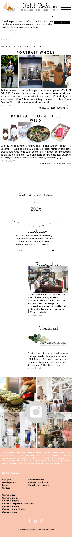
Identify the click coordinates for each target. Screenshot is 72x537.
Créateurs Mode (9, 512)
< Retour (5, 39)
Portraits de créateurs (38, 485)
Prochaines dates (36, 479)
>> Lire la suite (9, 30)
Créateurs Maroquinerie (13, 509)
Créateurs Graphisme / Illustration (18, 503)
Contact (6, 488)
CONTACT (62, 22)
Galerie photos (9, 482)
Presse (5, 485)
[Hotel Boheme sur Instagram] (36, 446)
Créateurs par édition (38, 482)
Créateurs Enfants (10, 500)
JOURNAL (61, 108)
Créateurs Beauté (10, 495)
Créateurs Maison (10, 506)
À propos (6, 479)
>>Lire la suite (8, 105)
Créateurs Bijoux (10, 498)
